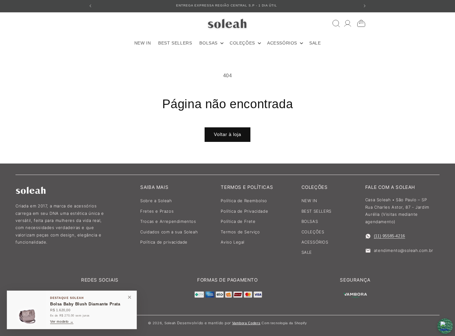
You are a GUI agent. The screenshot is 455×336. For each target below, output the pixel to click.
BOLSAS (309, 221)
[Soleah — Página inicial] (227, 23)
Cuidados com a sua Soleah (169, 231)
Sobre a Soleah (156, 200)
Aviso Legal (233, 242)
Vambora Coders (246, 323)
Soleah (170, 323)
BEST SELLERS (316, 211)
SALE (306, 252)
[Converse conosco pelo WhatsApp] (445, 326)
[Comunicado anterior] (90, 6)
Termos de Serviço (240, 231)
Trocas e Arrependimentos (168, 221)
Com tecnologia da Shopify (284, 323)
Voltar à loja (227, 134)
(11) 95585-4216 (389, 236)
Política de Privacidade (244, 211)
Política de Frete (238, 221)
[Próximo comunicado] (364, 6)
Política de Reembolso (244, 200)
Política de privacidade (164, 242)
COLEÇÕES (312, 231)
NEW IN (309, 200)
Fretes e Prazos (157, 211)
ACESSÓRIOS (314, 242)
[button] (211, 42)
